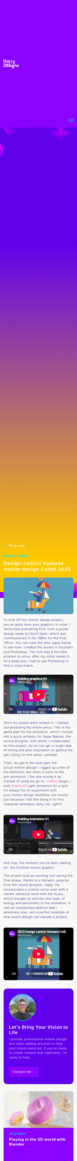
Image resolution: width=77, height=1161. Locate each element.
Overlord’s (19, 786)
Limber (52, 781)
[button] (72, 120)
